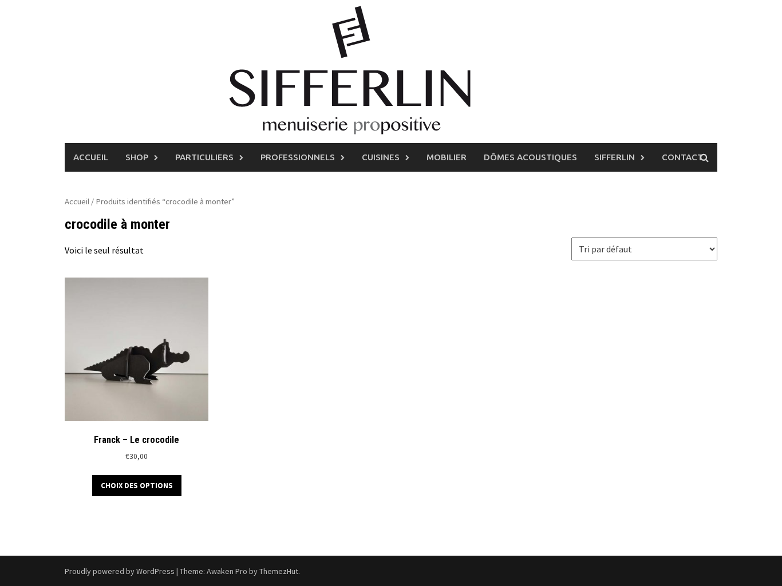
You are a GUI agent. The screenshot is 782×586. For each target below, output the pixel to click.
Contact (682, 157)
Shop (136, 157)
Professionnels (297, 157)
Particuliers (204, 157)
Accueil (90, 157)
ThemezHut (278, 571)
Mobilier (446, 157)
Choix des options (137, 485)
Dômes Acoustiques (530, 157)
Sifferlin (614, 157)
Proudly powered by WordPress (120, 571)
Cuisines (381, 157)
